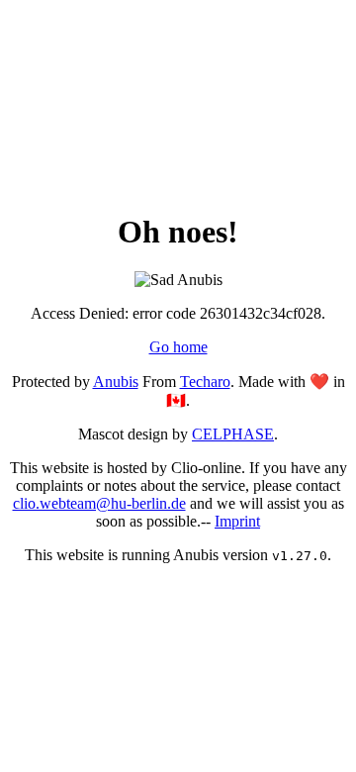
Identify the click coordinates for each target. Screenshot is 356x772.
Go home (178, 346)
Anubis (115, 381)
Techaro (205, 381)
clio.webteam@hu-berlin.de (99, 503)
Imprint (237, 521)
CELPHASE (233, 434)
